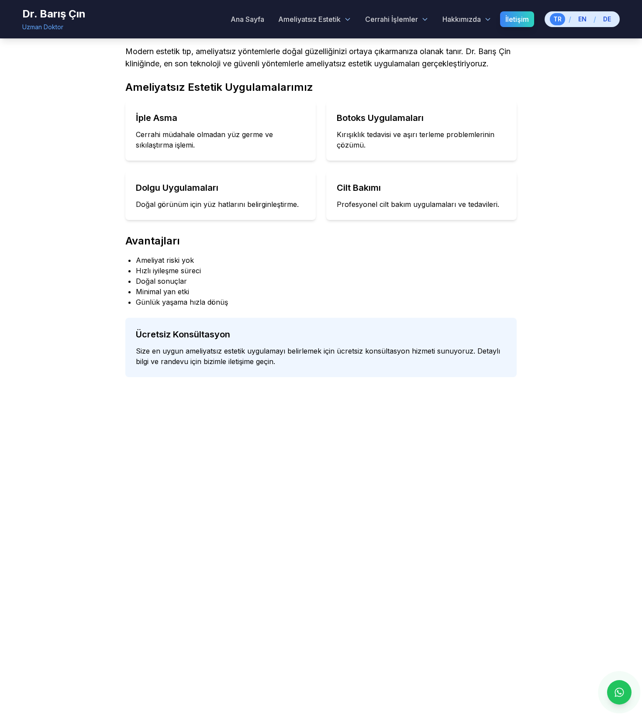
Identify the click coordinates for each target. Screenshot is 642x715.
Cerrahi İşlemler (391, 19)
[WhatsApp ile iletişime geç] (619, 692)
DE (607, 19)
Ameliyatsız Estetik (309, 19)
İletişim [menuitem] (517, 19)
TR (557, 19)
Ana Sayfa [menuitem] (247, 19)
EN (582, 19)
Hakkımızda (461, 19)
